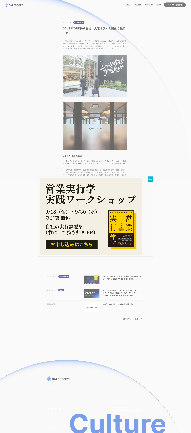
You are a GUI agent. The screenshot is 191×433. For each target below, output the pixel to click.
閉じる (150, 179)
